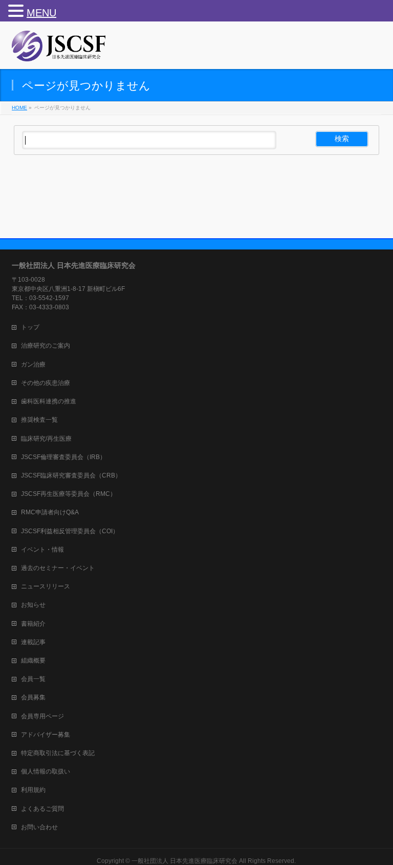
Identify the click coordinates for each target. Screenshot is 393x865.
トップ (30, 327)
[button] (17, 11)
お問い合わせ (39, 827)
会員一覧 (33, 678)
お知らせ (33, 604)
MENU (41, 12)
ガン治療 (33, 364)
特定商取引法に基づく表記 (58, 753)
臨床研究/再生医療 (46, 438)
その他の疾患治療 (45, 382)
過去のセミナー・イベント (58, 568)
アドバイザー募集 (45, 734)
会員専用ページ (42, 716)
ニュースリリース (45, 586)
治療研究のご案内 (45, 345)
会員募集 (33, 697)
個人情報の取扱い (45, 771)
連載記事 (33, 642)
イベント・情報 (42, 549)
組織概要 (33, 660)
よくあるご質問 (42, 808)
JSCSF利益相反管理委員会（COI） (70, 531)
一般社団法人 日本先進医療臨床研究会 (184, 860)
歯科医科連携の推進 (48, 401)
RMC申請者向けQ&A (50, 512)
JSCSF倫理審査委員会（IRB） (63, 457)
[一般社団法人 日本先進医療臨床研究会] (59, 50)
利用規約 (33, 789)
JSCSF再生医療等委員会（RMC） (68, 493)
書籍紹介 (33, 623)
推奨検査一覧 (39, 419)
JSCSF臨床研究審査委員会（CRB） (71, 475)
